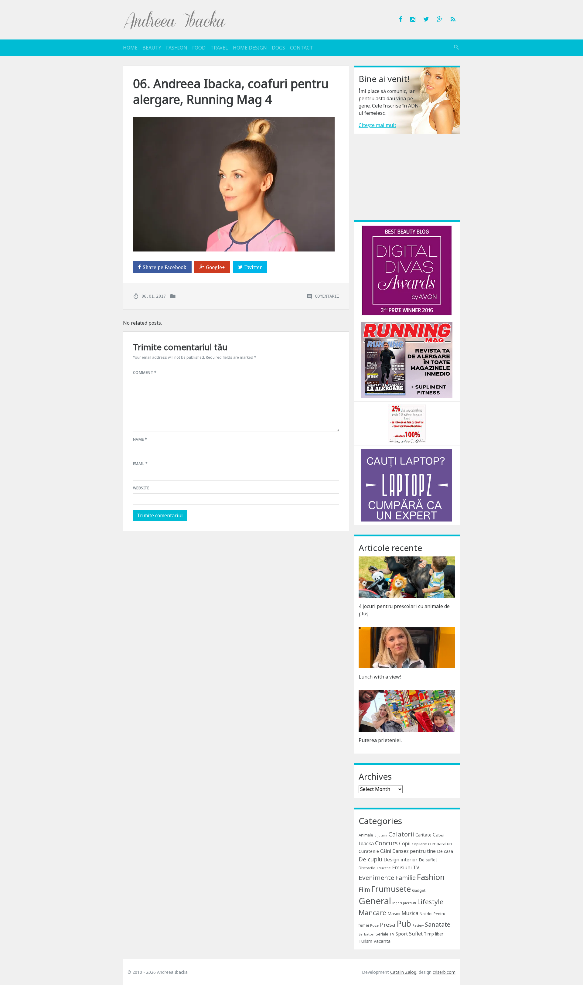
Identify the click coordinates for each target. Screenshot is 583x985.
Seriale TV (385, 934)
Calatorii (401, 834)
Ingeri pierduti (404, 903)
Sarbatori (366, 934)
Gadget (418, 890)
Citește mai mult (377, 125)
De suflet (428, 860)
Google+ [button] (215, 267)
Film (364, 889)
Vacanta (381, 941)
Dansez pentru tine (414, 851)
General (375, 901)
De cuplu (370, 859)
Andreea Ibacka (175, 20)
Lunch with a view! (380, 676)
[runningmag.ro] (406, 359)
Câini (385, 851)
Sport (402, 934)
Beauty (151, 47)
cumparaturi (440, 843)
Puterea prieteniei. (380, 740)
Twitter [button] (253, 267)
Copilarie (419, 844)
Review (418, 925)
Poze (374, 925)
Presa (387, 924)
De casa (445, 851)
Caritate (423, 835)
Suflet (416, 933)
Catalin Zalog (403, 972)
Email (140, 463)
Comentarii (327, 295)
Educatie (384, 868)
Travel (219, 47)
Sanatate (437, 924)
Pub (404, 923)
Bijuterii (380, 835)
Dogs (278, 47)
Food (199, 47)
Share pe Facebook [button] (164, 267)
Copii (405, 843)
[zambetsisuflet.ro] (407, 423)
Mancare (372, 912)
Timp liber (433, 934)
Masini (393, 913)
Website (141, 488)
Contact (301, 47)
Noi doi (426, 913)
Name (140, 439)
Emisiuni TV (405, 867)
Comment (144, 372)
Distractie (367, 867)
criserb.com (444, 972)
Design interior (401, 859)
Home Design (250, 47)
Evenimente (376, 877)
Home (130, 47)
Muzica (409, 913)
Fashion (176, 47)
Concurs (386, 843)
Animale (366, 835)
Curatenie (369, 851)
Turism (365, 941)
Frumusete (391, 888)
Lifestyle (430, 901)
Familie (405, 878)
